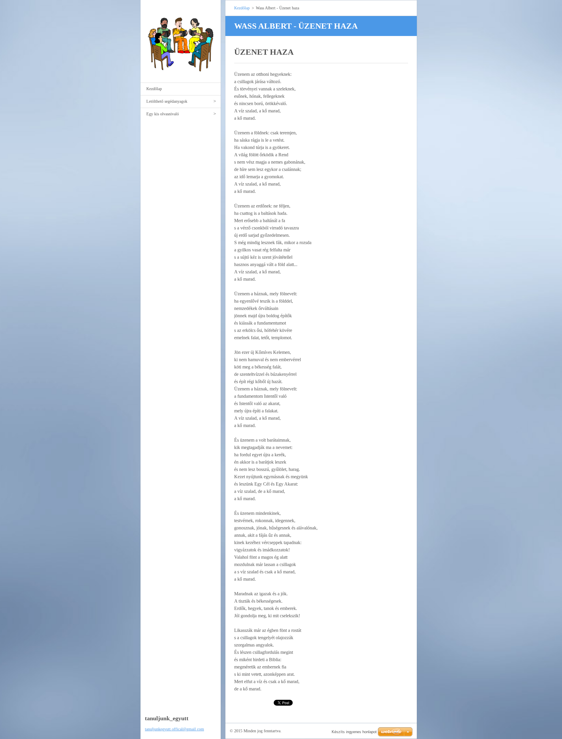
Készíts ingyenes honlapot (354, 732)
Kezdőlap (154, 89)
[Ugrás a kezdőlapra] (180, 37)
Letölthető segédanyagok (166, 101)
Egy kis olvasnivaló (162, 114)
